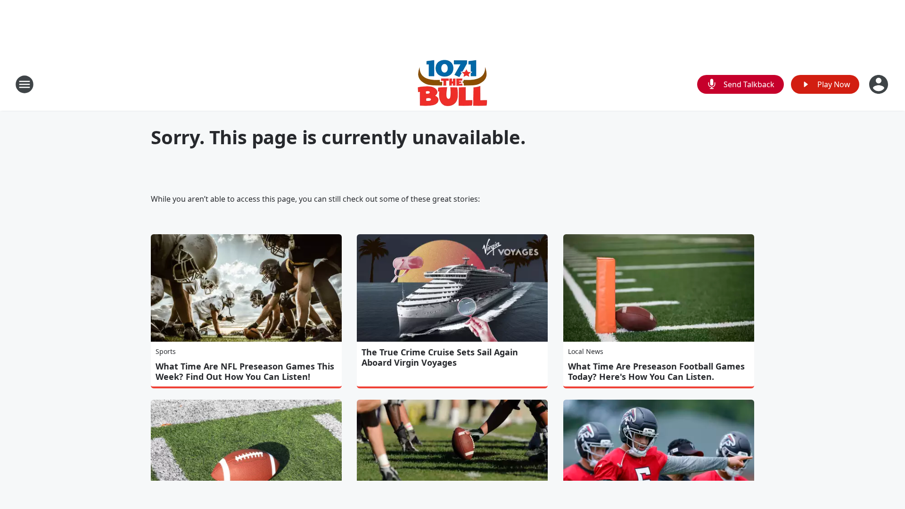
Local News (585, 351)
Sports (166, 351)
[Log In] (879, 84)
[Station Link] (452, 84)
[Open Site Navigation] (24, 84)
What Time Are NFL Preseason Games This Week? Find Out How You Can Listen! (245, 371)
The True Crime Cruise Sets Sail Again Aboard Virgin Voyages (440, 357)
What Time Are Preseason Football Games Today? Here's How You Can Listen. (656, 371)
